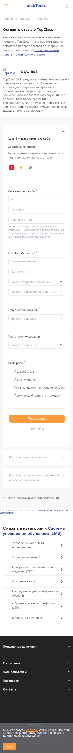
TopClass (28, 71)
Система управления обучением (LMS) (34, 531)
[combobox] (36, 292)
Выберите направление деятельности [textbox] (35, 292)
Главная (8, 18)
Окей (9, 747)
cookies (31, 730)
